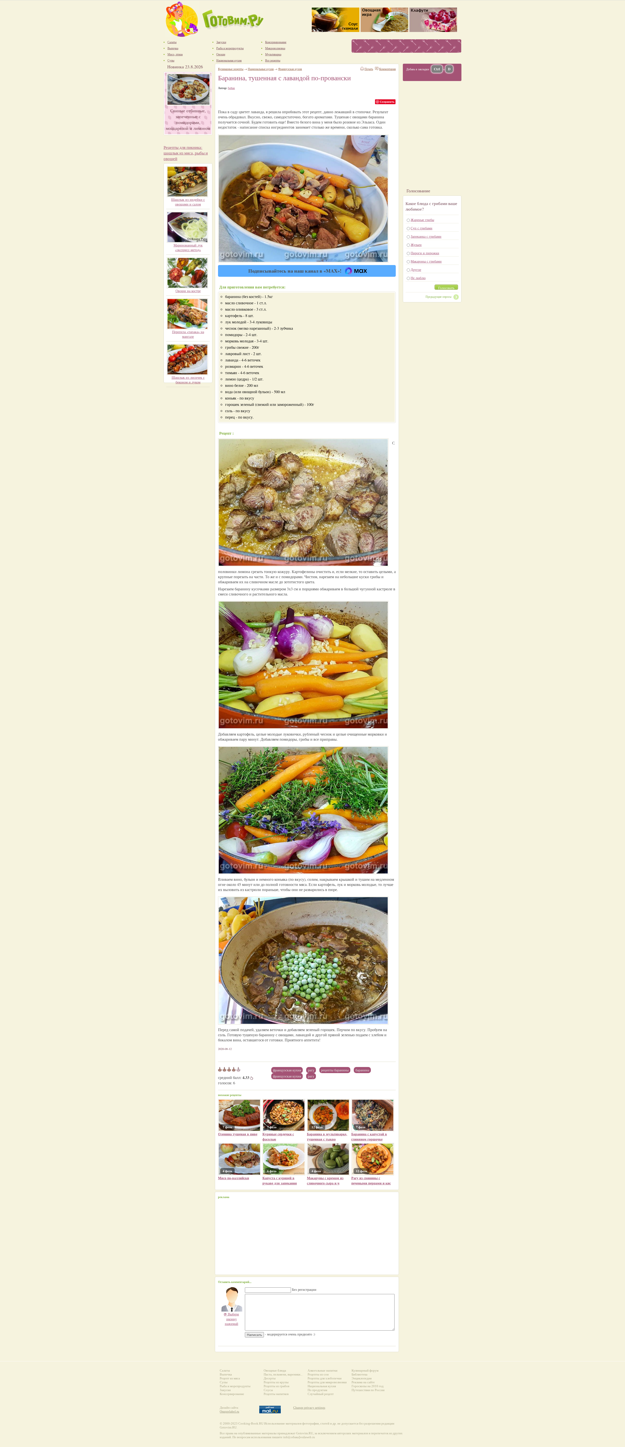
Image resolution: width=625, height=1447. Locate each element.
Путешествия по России (368, 1390)
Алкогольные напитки (322, 1370)
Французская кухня (287, 1070)
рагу (311, 1076)
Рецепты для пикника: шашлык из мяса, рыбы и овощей (186, 152)
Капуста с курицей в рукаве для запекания (279, 1180)
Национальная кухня (322, 1386)
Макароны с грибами (426, 261)
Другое (416, 269)
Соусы (268, 1390)
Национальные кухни (261, 69)
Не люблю (418, 278)
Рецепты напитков (276, 1394)
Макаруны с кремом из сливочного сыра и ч (325, 1180)
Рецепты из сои (318, 1374)
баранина (362, 1070)
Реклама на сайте (363, 1382)
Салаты (225, 1370)
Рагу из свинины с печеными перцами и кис (371, 1180)
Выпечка (226, 1374)
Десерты (270, 1378)
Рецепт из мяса (230, 1378)
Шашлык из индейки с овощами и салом (188, 201)
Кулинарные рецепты (230, 69)
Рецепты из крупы (276, 1382)
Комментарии (387, 69)
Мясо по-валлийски (233, 1177)
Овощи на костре (188, 290)
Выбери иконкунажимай (231, 1319)
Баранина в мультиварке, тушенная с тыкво (327, 1136)
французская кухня (287, 1076)
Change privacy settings (309, 1407)
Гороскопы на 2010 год (368, 1386)
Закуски (225, 1390)
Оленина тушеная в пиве (237, 1134)
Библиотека (359, 1374)
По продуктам (317, 1390)
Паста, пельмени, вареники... (283, 1374)
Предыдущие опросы (438, 296)
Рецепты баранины (335, 1070)
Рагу (311, 1070)
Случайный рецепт (321, 1394)
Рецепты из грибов (276, 1386)
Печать (369, 69)
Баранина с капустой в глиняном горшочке (369, 1136)
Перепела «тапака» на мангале (188, 334)
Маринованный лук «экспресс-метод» (188, 247)
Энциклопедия (362, 1378)
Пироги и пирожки (425, 253)
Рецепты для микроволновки (327, 1382)
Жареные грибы (422, 219)
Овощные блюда (275, 1370)
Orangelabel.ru (229, 1411)
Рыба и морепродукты (235, 1386)
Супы (224, 1382)
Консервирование (232, 1394)
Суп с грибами (421, 228)
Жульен (416, 244)
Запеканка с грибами (426, 236)
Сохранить (387, 101)
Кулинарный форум (365, 1370)
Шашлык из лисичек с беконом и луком (188, 379)
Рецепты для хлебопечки (325, 1378)
